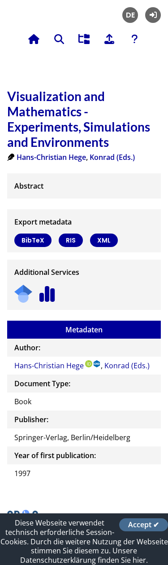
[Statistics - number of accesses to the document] (47, 291)
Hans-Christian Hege (51, 157)
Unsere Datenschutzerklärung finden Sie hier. (84, 555)
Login (153, 15)
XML (104, 240)
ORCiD (88, 363)
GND (97, 363)
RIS (71, 240)
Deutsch (130, 15)
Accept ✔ (143, 525)
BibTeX (33, 240)
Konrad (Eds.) (112, 157)
